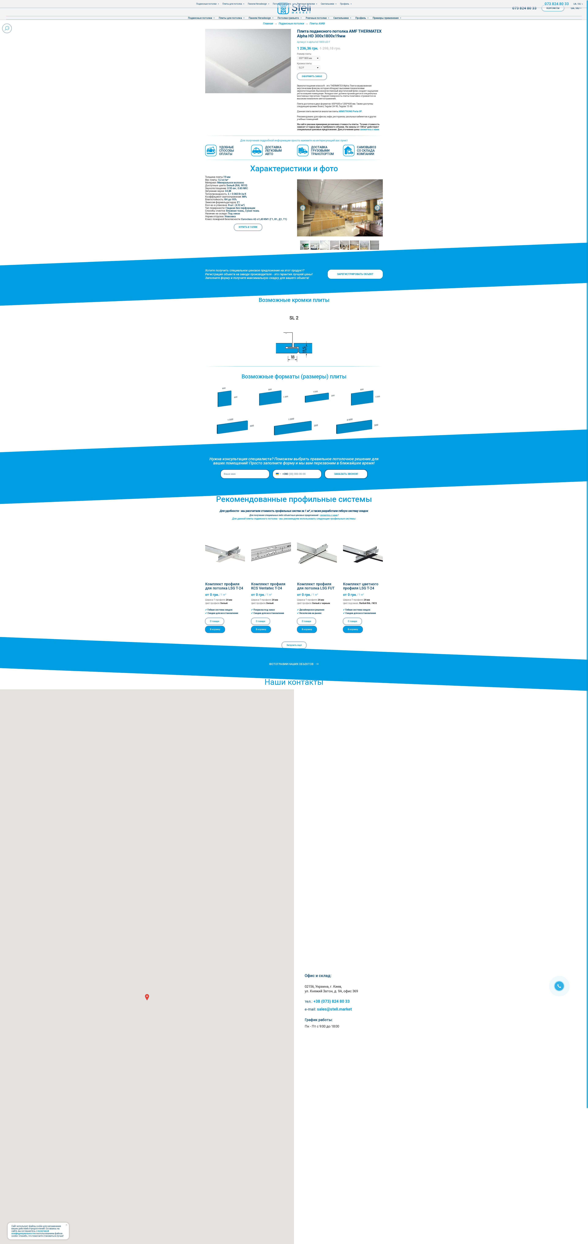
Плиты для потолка (231, 18)
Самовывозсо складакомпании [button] (366, 150)
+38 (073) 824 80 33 (331, 1001)
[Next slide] (377, 207)
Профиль (361, 18)
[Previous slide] (302, 207)
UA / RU (575, 8)
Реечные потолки (316, 18)
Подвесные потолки (200, 18)
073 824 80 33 (524, 8)
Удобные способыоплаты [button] (226, 150)
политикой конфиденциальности (30, 1232)
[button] (248, 227)
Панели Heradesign (260, 18)
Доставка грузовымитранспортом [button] (322, 150)
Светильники (341, 18)
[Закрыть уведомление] (66, 1224)
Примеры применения (386, 18)
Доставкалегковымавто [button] (273, 150)
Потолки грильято (289, 18)
